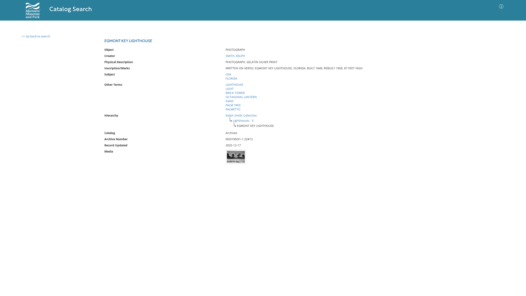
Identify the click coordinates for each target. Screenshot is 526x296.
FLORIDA (231, 78)
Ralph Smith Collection (241, 115)
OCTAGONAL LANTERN (241, 97)
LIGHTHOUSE (234, 85)
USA (228, 74)
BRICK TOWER (235, 93)
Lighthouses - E (243, 121)
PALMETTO (233, 109)
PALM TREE (233, 105)
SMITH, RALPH (235, 56)
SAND (229, 101)
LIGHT (230, 89)
